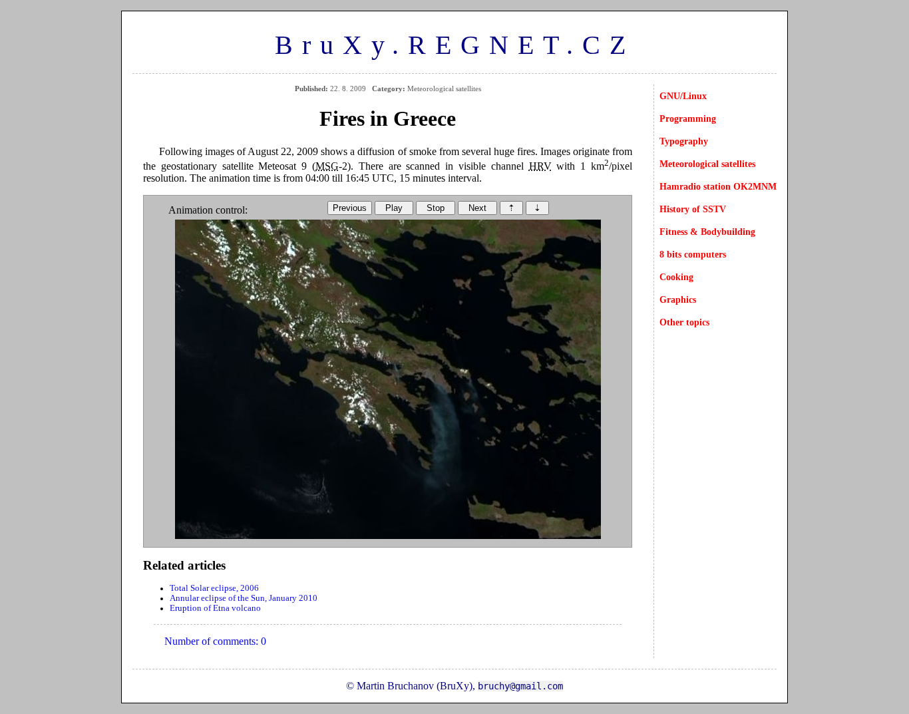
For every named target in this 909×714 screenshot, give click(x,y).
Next (477, 208)
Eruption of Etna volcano (215, 608)
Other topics (684, 322)
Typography (683, 141)
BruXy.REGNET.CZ (455, 45)
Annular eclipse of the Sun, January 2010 (243, 598)
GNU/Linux (683, 95)
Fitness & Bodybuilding (707, 231)
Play (394, 208)
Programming (687, 118)
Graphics (677, 299)
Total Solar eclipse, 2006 (214, 588)
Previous (350, 208)
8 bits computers (692, 254)
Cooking (676, 276)
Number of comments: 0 (215, 641)
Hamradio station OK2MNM (718, 186)
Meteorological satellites (707, 163)
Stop (435, 208)
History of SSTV (692, 209)
